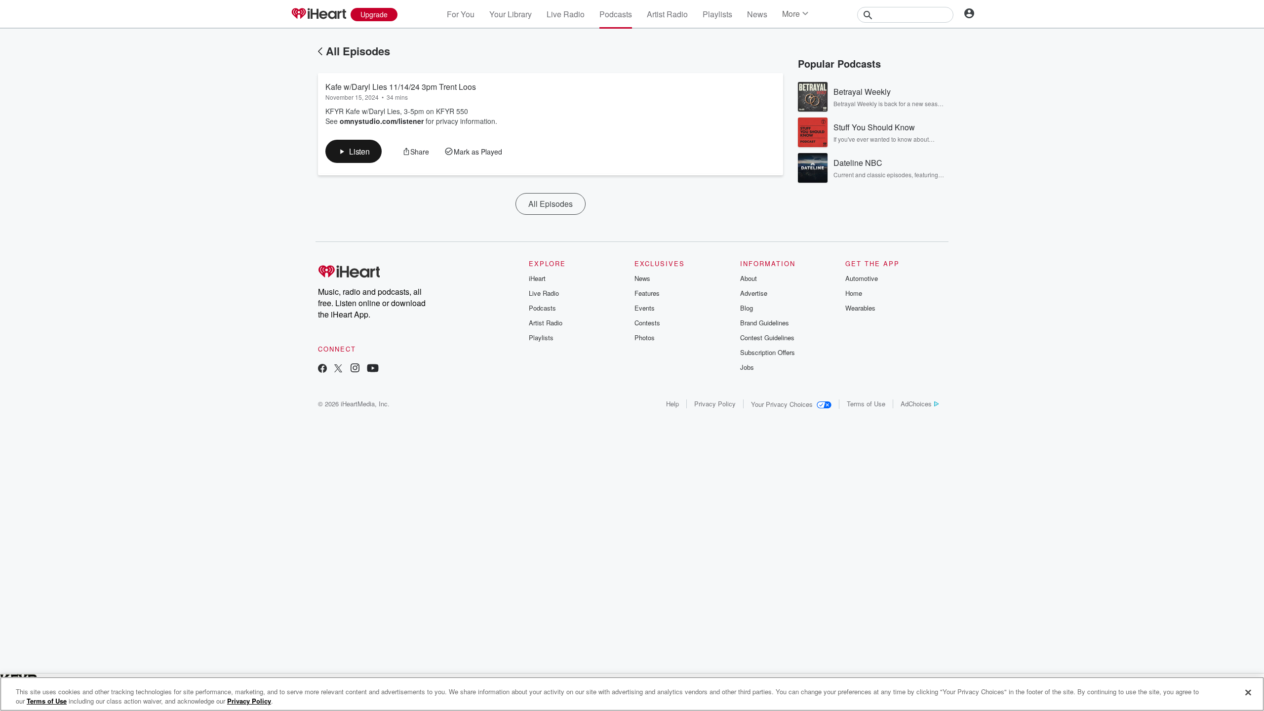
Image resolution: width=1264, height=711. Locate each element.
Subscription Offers (767, 352)
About (748, 278)
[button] (353, 151)
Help (672, 403)
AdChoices (916, 403)
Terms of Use (866, 403)
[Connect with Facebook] (322, 369)
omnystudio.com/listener (382, 121)
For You (460, 14)
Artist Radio (667, 14)
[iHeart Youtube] (373, 369)
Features (647, 293)
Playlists (717, 14)
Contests (647, 322)
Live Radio (566, 14)
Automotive (861, 278)
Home (853, 293)
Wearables (860, 308)
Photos (644, 337)
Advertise (753, 293)
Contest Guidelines (767, 337)
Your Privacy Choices (782, 404)
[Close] (1248, 693)
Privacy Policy (715, 403)
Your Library (510, 14)
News (757, 14)
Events (644, 308)
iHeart (537, 278)
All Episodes (358, 51)
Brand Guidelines (764, 322)
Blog (746, 308)
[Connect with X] (338, 369)
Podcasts (615, 14)
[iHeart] (318, 14)
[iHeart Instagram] (355, 369)
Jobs (747, 367)
